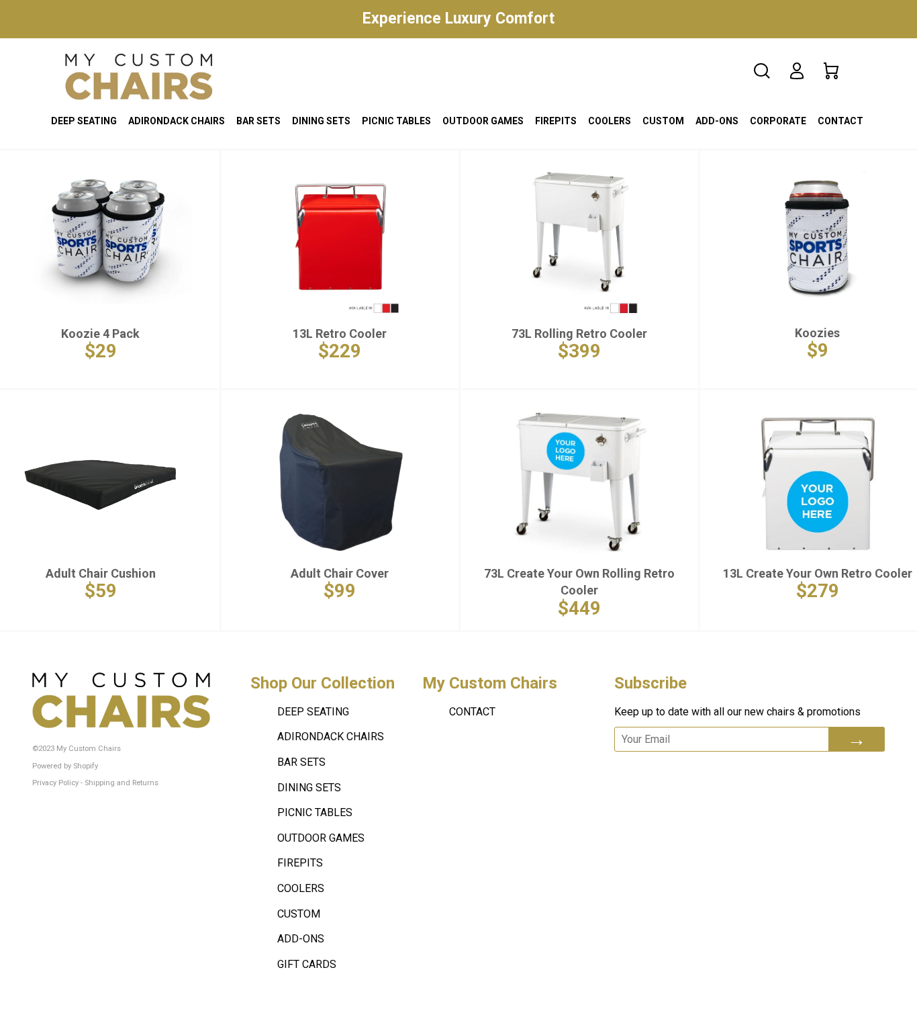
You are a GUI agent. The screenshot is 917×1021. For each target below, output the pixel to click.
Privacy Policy (55, 783)
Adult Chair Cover (340, 573)
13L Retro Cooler (340, 333)
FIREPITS (556, 121)
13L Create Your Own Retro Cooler (817, 573)
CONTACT (840, 121)
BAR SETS (258, 121)
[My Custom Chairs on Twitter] (688, 770)
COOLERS (609, 121)
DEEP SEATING (84, 121)
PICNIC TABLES (396, 121)
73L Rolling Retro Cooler (579, 333)
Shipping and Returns (121, 783)
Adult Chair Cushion (101, 573)
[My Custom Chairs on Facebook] (655, 770)
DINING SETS (321, 121)
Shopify (85, 766)
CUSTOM (663, 121)
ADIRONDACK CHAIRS (176, 121)
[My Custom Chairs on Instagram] (726, 770)
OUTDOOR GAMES (483, 121)
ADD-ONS (716, 121)
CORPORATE (778, 121)
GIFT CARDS (306, 964)
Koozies (817, 333)
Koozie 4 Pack (100, 333)
